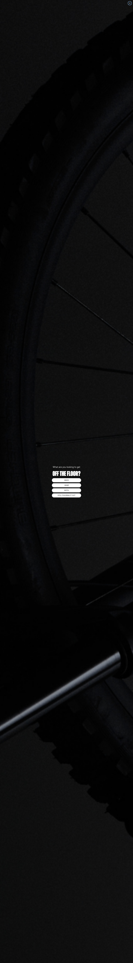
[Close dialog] (130, 3)
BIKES (66, 480)
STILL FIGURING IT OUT (66, 495)
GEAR (66, 485)
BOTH (66, 490)
